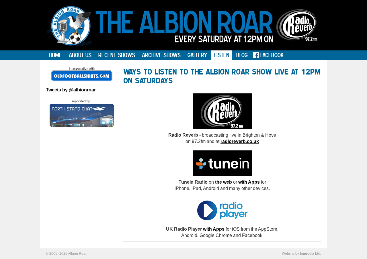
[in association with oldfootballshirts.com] (82, 74)
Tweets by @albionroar (71, 89)
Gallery (197, 55)
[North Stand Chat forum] (82, 112)
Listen (221, 55)
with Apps (249, 182)
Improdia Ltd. (310, 254)
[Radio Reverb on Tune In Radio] (222, 174)
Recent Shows (116, 55)
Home (55, 55)
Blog (242, 55)
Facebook (272, 55)
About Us (80, 55)
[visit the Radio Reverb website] (297, 48)
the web (223, 182)
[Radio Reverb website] (222, 127)
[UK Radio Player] (222, 221)
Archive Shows (161, 55)
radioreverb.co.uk (239, 141)
